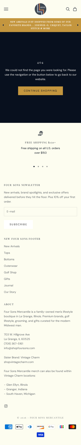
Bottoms (9, 259)
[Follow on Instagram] (6, 406)
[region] (40, 145)
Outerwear (10, 266)
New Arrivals (12, 246)
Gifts (7, 279)
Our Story (10, 292)
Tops (7, 253)
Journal (8, 285)
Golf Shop (10, 272)
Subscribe (18, 224)
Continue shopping (40, 90)
